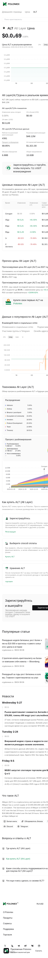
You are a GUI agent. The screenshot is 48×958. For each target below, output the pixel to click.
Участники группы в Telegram (16, 331)
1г (22, 337)
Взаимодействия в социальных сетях (19, 323)
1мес (17, 337)
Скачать (38, 951)
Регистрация (10, 532)
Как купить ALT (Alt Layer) (18, 859)
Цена (27, 12)
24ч (39, 45)
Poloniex (11, 4)
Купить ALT (10, 557)
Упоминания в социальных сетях (17, 327)
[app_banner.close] (44, 948)
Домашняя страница (12, 12)
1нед (10, 337)
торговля (9, 581)
